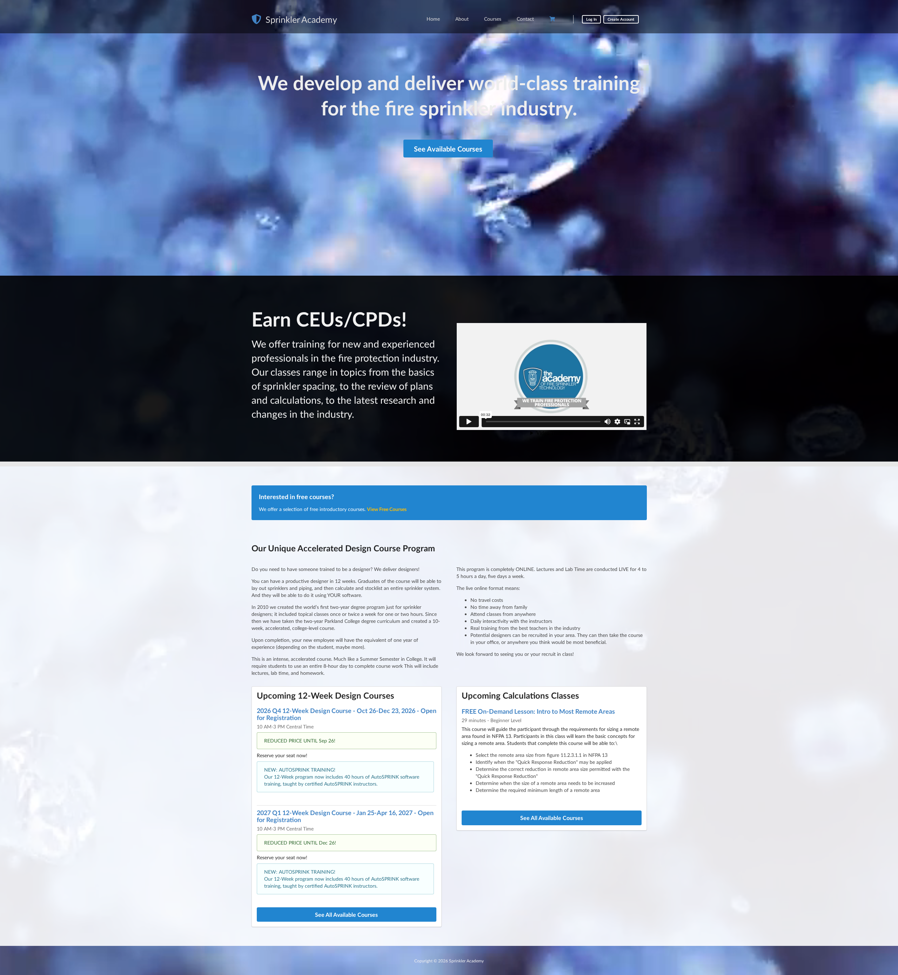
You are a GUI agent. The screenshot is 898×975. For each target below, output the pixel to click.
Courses (492, 19)
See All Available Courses (346, 914)
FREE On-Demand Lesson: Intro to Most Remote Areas (538, 711)
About (462, 19)
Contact (525, 19)
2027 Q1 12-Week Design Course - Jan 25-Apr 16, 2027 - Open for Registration (345, 816)
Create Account (621, 19)
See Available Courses (448, 148)
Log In (591, 19)
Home (433, 19)
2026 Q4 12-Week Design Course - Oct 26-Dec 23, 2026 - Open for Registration (346, 714)
